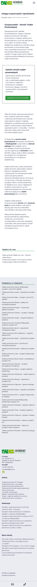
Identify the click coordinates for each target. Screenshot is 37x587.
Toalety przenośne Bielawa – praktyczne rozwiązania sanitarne (15, 303)
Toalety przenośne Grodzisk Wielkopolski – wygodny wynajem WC (16, 324)
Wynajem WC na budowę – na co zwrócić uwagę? (18, 546)
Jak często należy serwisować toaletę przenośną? (18, 539)
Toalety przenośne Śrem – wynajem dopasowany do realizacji (18, 396)
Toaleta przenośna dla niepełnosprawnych (15, 488)
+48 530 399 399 (7, 467)
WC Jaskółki (4, 17)
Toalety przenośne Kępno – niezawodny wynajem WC (18, 339)
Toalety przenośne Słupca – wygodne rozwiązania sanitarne (18, 390)
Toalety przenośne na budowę (12, 498)
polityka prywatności (8, 575)
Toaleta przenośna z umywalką (12, 484)
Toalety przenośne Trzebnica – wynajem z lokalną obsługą (18, 416)
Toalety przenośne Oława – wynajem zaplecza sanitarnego (17, 370)
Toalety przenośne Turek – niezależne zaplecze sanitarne (17, 411)
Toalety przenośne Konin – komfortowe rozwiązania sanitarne (15, 344)
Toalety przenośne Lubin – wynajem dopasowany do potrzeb (18, 355)
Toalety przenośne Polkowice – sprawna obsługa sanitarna (18, 385)
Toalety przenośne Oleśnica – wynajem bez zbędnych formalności (15, 365)
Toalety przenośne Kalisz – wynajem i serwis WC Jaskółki (18, 298)
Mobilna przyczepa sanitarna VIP (13, 486)
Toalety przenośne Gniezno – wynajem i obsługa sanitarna (18, 314)
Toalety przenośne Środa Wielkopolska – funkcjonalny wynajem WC (15, 401)
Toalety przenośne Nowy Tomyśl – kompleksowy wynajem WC (18, 360)
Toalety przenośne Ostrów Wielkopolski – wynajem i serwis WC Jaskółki (15, 288)
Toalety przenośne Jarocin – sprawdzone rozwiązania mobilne (15, 329)
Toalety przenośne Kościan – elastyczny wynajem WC (18, 349)
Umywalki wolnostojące (9, 492)
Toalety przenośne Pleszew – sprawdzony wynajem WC (15, 380)
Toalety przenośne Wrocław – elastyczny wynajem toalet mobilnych (15, 426)
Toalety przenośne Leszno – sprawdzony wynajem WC (18, 293)
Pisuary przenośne (8, 490)
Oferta (9, 17)
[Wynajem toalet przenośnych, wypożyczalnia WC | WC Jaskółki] (12, 3)
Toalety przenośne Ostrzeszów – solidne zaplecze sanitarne (18, 375)
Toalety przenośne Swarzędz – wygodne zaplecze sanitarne (18, 406)
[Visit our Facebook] (3, 471)
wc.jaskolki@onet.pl (8, 469)
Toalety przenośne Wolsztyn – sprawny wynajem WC (18, 421)
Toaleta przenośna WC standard (12, 482)
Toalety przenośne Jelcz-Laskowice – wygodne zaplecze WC (17, 334)
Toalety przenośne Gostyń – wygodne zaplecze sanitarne (17, 319)
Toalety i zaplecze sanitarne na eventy (14, 496)
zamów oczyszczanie (17, 98)
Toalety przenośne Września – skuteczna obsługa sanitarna (18, 431)
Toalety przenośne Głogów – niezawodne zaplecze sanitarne (15, 308)
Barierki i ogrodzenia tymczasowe (13, 494)
